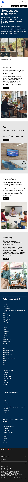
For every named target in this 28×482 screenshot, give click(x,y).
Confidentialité (4, 472)
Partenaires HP (4, 463)
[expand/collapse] (11, 59)
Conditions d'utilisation (5, 474)
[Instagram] (7, 469)
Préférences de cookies (12, 472)
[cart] (19, 2)
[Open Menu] (25, 2)
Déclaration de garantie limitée (16, 474)
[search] (16, 2)
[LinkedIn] (1, 469)
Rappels (2, 471)
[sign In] (22, 2)
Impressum (16, 475)
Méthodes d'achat (5, 456)
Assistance (3, 459)
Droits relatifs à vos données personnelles (11, 473)
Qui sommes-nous (5, 452)
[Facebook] (4, 469)
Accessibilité (16, 471)
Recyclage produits (9, 471)
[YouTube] (10, 469)
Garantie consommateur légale (7, 475)
